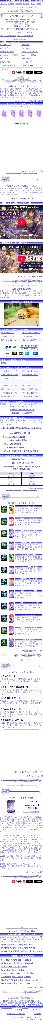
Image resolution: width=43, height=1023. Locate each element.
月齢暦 (16, 980)
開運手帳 (11, 1003)
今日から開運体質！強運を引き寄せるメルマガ (24, 951)
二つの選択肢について (9, 393)
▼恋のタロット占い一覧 (11, 698)
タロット (3, 4)
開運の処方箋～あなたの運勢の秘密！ (20, 948)
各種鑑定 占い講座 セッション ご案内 (15, 983)
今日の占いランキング (30, 52)
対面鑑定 (27, 977)
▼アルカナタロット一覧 (11, 709)
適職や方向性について (9, 389)
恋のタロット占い (32, 29)
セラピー (12, 7)
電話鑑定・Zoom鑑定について (22, 410)
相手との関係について (30, 371)
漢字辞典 (4, 1005)
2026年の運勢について (30, 396)
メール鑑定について (8, 336)
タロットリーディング (30, 65)
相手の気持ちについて (9, 371)
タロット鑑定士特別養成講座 (15, 440)
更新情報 (30, 1001)
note (36, 7)
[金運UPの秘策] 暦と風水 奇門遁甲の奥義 (17, 963)
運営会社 (24, 1005)
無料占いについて (9, 1001)
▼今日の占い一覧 (8, 676)
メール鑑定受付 (28, 336)
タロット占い (5, 29)
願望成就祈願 (26, 59)
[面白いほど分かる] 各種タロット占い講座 (17, 973)
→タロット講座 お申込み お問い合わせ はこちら (21, 428)
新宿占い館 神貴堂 (16, 467)
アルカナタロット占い (8, 32)
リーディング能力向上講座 (14, 437)
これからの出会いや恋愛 (9, 375)
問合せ (39, 1005)
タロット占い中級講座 (25, 36)
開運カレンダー (30, 980)
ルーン (5, 7)
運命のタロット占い (24, 32)
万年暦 (11, 980)
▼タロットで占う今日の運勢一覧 (14, 687)
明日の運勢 (4, 48)
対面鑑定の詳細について (22, 459)
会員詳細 (37, 1014)
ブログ (31, 7)
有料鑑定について (25, 39)
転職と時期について (29, 385)
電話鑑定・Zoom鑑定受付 (22, 413)
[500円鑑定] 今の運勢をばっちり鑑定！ (16, 960)
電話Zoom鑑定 (17, 977)
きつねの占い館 (22, 7)
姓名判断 (11, 4)
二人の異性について (8, 378)
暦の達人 (4, 980)
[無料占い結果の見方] (35, 772)
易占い (33, 4)
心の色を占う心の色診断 (9, 55)
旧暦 (21, 980)
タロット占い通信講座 (12, 444)
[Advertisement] (21, 148)
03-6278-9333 (25, 469)
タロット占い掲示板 (29, 55)
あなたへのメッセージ (30, 48)
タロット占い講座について (22, 463)
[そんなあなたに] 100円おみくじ (13, 970)
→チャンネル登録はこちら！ (21, 199)
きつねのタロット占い (35, 1019)
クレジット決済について (31, 333)
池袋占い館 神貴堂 (32, 467)
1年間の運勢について (30, 393)
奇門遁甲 (26, 4)
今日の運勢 (26, 45)
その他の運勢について (9, 396)
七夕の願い (26, 62)
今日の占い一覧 (5, 45)
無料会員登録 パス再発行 (16, 1014)
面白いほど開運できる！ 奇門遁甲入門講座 (20, 451)
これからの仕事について (9, 385)
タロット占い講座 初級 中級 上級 (16, 433)
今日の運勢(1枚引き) (18, 29)
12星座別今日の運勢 (7, 52)
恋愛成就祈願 (5, 62)
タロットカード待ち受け (9, 39)
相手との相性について (30, 375)
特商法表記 (32, 1005)
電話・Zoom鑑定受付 (29, 340)
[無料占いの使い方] (20, 772)
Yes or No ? (4, 59)
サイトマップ (21, 1001)
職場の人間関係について (31, 389)
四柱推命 (18, 4)
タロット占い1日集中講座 (13, 447)
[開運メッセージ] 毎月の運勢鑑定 (14, 967)
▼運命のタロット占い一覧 (12, 720)
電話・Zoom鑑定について (10, 340)
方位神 (38, 980)
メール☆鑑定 (6, 977)
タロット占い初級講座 (8, 36)
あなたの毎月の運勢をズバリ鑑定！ (20, 945)
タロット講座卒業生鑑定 (9, 65)
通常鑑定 (4, 363)
